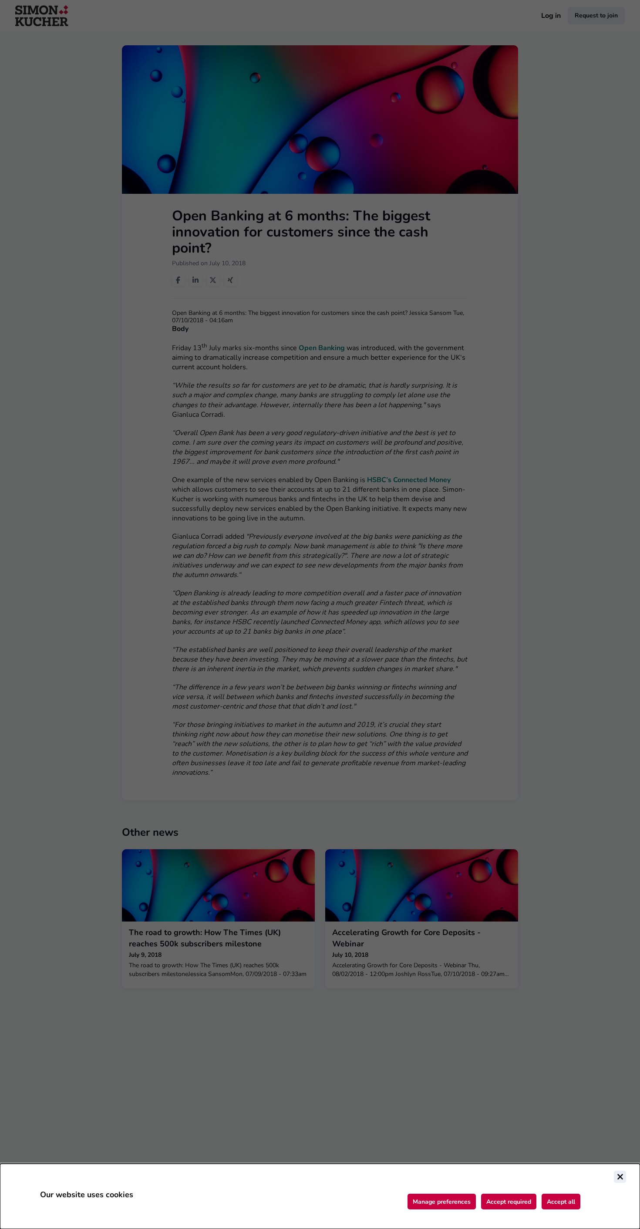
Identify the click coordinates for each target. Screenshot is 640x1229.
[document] (320, 1196)
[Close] (620, 1177)
